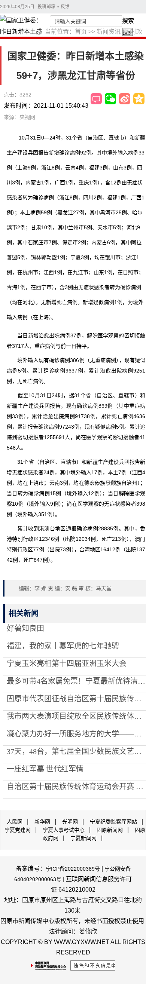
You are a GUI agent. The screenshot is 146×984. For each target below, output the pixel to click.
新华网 (42, 822)
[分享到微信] (110, 98)
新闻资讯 (109, 31)
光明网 (70, 822)
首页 (81, 31)
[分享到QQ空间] (139, 98)
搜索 (128, 21)
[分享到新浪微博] (124, 98)
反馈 (65, 6)
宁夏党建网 (17, 830)
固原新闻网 (110, 830)
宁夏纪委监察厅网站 (113, 822)
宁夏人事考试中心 (64, 830)
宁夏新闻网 (83, 838)
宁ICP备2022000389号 (73, 869)
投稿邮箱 (46, 6)
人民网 (14, 822)
